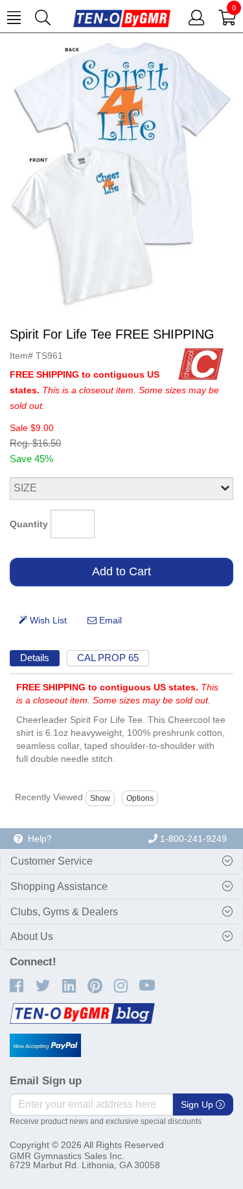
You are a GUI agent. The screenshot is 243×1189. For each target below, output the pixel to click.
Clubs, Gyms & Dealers (64, 911)
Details (34, 657)
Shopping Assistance (59, 886)
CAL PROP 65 (108, 657)
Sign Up (198, 1104)
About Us (31, 936)
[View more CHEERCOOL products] (200, 363)
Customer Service (51, 861)
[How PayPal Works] (45, 1045)
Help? (37, 838)
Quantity (29, 524)
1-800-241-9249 (192, 838)
